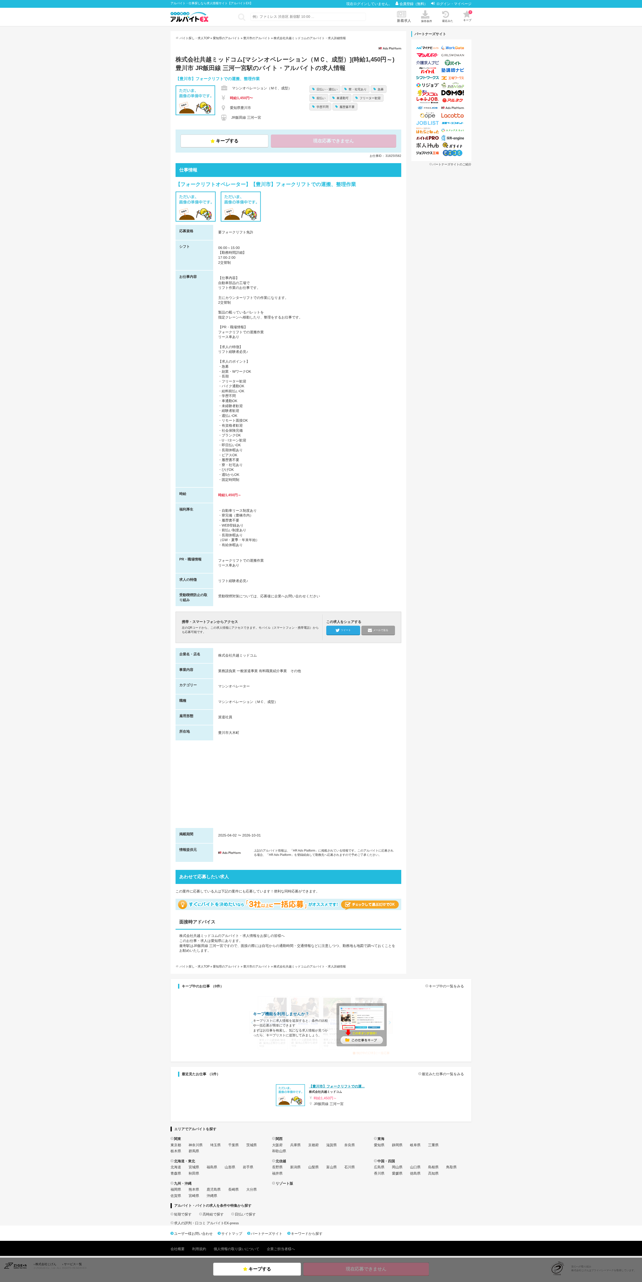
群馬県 (194, 1151)
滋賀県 (331, 1145)
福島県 (212, 1167)
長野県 (277, 1167)
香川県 (379, 1173)
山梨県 (313, 1167)
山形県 (230, 1167)
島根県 (433, 1167)
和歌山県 (279, 1151)
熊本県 (194, 1189)
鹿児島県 (214, 1189)
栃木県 (176, 1151)
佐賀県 (176, 1196)
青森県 (176, 1173)
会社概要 (178, 1249)
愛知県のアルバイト (226, 38)
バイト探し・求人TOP (195, 38)
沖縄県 (212, 1196)
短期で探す (183, 1214)
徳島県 (415, 1173)
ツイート (346, 630)
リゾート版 (284, 1183)
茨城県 (251, 1145)
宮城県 (194, 1167)
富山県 (331, 1167)
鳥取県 (451, 1167)
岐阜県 (415, 1145)
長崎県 (233, 1189)
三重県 (433, 1145)
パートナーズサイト (266, 1234)
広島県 (379, 1167)
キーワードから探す (307, 1234)
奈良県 (349, 1145)
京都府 (313, 1145)
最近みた (447, 20)
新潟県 (295, 1167)
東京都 (176, 1145)
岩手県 (248, 1167)
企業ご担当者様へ (281, 1249)
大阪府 (277, 1145)
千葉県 (233, 1145)
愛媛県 (397, 1173)
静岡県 (397, 1145)
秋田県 (194, 1173)
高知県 (433, 1173)
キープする (227, 140)
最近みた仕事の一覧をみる (443, 1074)
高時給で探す (213, 1214)
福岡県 (176, 1189)
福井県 (277, 1173)
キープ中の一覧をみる (446, 986)
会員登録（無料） (414, 4)
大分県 (251, 1189)
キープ (467, 16)
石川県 (349, 1167)
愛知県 (379, 1145)
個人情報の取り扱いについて (236, 1249)
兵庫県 (295, 1145)
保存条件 (426, 21)
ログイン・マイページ (453, 4)
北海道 (176, 1167)
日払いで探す (245, 1214)
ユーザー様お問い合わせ (193, 1234)
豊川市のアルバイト (256, 38)
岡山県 (397, 1167)
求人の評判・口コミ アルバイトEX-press (206, 1223)
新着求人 (404, 21)
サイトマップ (231, 1234)
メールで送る (380, 630)
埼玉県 (215, 1145)
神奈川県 (196, 1145)
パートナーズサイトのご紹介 (451, 164)
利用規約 (199, 1249)
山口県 (415, 1167)
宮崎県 (194, 1196)
